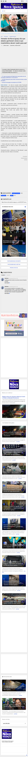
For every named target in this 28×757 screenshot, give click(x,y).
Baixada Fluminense (13, 36)
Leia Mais (18, 441)
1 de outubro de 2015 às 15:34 (13, 278)
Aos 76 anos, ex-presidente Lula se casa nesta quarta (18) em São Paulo (13, 241)
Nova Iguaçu (6, 36)
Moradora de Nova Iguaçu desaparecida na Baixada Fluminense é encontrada (13, 706)
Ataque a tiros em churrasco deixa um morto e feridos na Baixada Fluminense (13, 397)
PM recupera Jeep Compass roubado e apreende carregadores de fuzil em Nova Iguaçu (13, 563)
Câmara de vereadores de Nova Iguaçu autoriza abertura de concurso (12, 253)
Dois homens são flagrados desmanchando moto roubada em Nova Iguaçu (13, 526)
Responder (7, 282)
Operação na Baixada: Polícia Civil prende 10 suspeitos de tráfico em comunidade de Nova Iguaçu (13, 452)
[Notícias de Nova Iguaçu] (14, 8)
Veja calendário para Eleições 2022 (11, 218)
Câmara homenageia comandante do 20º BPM (11, 82)
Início (1, 36)
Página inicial (14, 267)
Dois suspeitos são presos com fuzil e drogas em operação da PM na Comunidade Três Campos (13, 471)
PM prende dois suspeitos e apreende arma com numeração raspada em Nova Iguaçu (12, 582)
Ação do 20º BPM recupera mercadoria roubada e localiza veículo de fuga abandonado (12, 489)
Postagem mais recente (14, 261)
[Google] (5, 1)
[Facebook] (1, 1)
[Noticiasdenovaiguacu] (7, 1)
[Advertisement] (12, 57)
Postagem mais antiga (14, 264)
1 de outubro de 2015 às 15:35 (13, 286)
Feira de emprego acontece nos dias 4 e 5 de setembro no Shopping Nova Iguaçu (13, 687)
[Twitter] (3, 1)
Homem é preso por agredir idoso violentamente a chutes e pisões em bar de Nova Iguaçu (13, 508)
